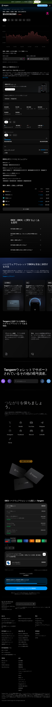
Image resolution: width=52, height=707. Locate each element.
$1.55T (47, 191)
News (19, 675)
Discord (31, 434)
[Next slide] (45, 541)
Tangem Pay (38, 618)
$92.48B (47, 204)
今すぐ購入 (37, 1)
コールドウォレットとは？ (8, 620)
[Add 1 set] (13, 548)
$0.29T (47, 195)
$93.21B (47, 201)
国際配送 (20, 664)
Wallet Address (5, 664)
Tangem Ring (38, 622)
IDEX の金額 (5, 56)
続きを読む (5, 77)
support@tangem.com (7, 609)
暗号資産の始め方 (6, 618)
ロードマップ (21, 679)
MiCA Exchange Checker (24, 618)
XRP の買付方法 (22, 642)
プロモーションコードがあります (40, 569)
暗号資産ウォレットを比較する (9, 626)
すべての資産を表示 (23, 646)
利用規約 (37, 633)
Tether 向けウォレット (7, 642)
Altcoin (3, 662)
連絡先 (20, 690)
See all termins (5, 667)
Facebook (21, 434)
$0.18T (47, 198)
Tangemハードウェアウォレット (42, 625)
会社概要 (20, 660)
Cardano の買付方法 (23, 639)
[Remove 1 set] (6, 548)
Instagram (10, 434)
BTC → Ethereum (6, 652)
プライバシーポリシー (40, 607)
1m (12, 20)
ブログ (20, 673)
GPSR (36, 637)
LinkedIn (42, 434)
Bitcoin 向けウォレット (7, 633)
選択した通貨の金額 (31, 56)
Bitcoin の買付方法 (23, 633)
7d (8, 20)
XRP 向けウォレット (7, 639)
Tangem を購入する (42, 5)
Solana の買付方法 (23, 637)
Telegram (42, 426)
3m (16, 20)
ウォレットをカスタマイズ (24, 671)
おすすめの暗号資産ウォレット (9, 623)
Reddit (21, 426)
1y (23, 20)
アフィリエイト (22, 669)
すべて (28, 20)
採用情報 (20, 688)
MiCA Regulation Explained (25, 620)
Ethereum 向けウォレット (8, 635)
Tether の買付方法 (22, 644)
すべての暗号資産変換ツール (9, 654)
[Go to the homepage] (5, 5)
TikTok (10, 442)
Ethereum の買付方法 (23, 635)
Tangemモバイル (39, 620)
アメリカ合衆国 (28, 573)
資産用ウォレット (6, 644)
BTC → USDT (5, 650)
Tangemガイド (22, 683)
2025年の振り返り (23, 685)
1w (10, 122)
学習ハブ (20, 677)
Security (20, 662)
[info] (9, 108)
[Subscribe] (33, 604)
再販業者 (20, 667)
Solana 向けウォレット (7, 637)
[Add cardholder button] (44, 554)
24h (5, 20)
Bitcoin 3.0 (4, 660)
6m (20, 20)
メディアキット (22, 681)
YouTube (31, 426)
